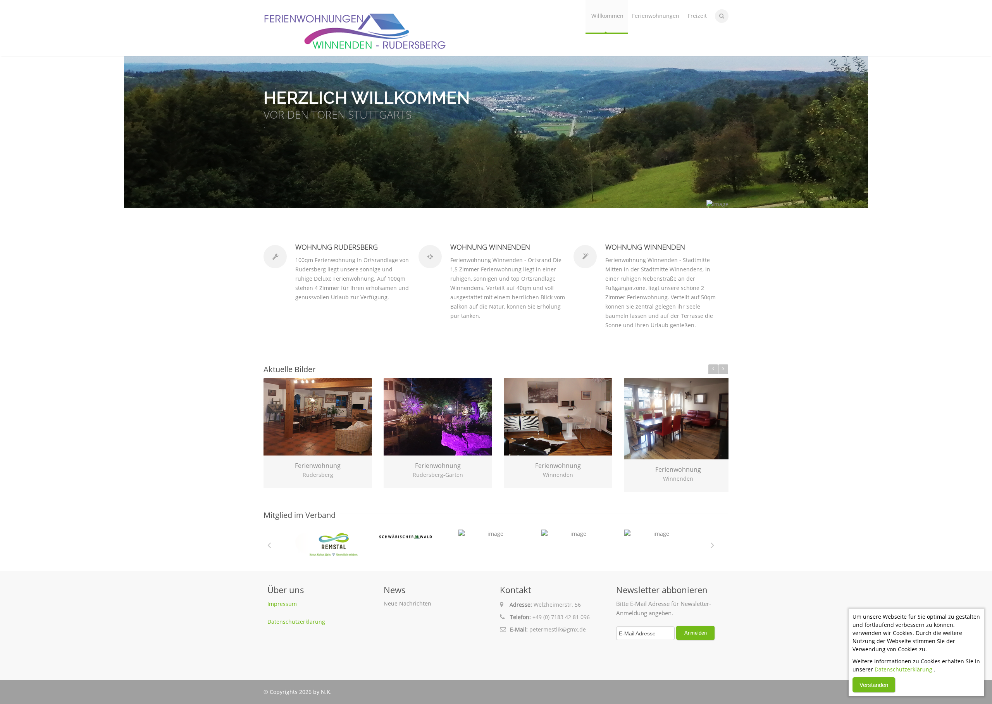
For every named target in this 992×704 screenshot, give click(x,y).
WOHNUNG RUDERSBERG (336, 247)
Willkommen (607, 15)
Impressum (282, 603)
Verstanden (873, 685)
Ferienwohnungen (655, 15)
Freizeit (697, 15)
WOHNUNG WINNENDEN (490, 247)
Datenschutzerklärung (296, 621)
